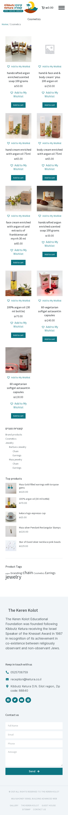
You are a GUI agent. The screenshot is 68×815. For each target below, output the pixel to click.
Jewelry (9, 442)
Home (5, 24)
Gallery (14, 805)
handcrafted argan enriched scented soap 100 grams (18, 77)
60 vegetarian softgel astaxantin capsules (49, 311)
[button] (18, 66)
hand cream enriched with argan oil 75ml (18, 151)
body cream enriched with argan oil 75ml (50, 151)
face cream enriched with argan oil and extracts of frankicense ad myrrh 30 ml (18, 230)
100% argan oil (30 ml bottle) (18, 309)
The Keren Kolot (30, 805)
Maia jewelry (15, 459)
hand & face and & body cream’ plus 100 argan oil (50, 77)
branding (16, 573)
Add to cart (18, 105)
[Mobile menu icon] (61, 7)
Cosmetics (10, 438)
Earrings (17, 455)
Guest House (49, 805)
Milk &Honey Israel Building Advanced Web (34, 799)
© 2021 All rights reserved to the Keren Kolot (34, 792)
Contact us (39, 809)
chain (28, 572)
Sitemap (26, 809)
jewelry (13, 576)
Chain (15, 451)
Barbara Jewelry (17, 447)
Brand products (13, 434)
